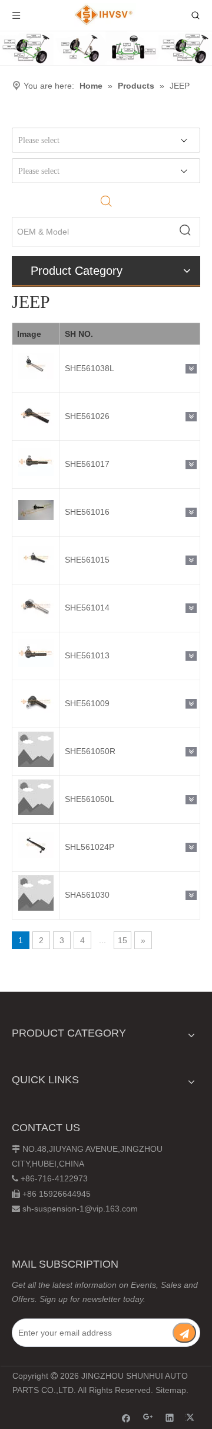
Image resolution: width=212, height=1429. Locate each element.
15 (122, 940)
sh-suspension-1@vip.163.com (80, 1208)
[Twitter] (191, 1417)
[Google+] (148, 1417)
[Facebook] (126, 1417)
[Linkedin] (170, 1417)
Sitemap (170, 1390)
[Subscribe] (184, 1333)
